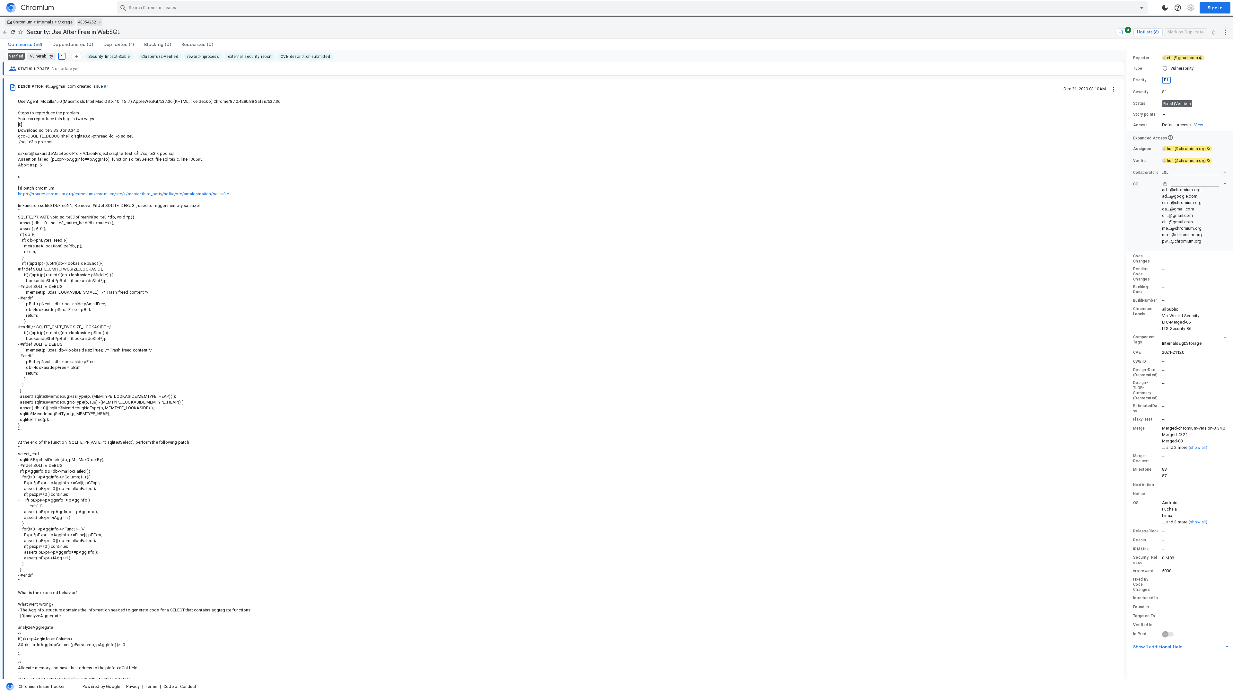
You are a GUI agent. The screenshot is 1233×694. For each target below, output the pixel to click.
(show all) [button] (1198, 447)
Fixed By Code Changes (1141, 584)
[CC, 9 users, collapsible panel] (1194, 184)
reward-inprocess (203, 56)
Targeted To (1144, 616)
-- (1164, 114)
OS (1136, 503)
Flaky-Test (1142, 419)
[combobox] (633, 8)
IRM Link (1141, 549)
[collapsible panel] (1194, 337)
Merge (1139, 428)
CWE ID (1139, 361)
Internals (45, 22)
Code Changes (1141, 258)
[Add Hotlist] (77, 56)
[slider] (1128, 364)
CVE (1137, 352)
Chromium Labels (1142, 311)
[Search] (123, 8)
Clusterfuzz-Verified (159, 56)
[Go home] (5, 32)
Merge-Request (1141, 458)
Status (1139, 103)
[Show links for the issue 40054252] (99, 22)
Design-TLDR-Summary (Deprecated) (1145, 390)
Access (1140, 125)
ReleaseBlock (1146, 531)
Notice (1139, 494)
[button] (1180, 68)
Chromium (22, 22)
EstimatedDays (1145, 408)
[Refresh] (13, 32)
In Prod (1139, 634)
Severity (1140, 92)
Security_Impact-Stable (109, 56)
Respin (1139, 540)
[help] (1177, 7)
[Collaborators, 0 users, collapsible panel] (1194, 172)
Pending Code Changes (1141, 274)
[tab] (25, 44)
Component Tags (1144, 339)
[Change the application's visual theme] (1165, 7)
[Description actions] (1113, 89)
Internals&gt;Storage (1182, 343)
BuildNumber (1145, 300)
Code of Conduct (179, 686)
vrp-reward (1143, 571)
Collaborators (1146, 172)
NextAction (1143, 485)
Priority (1139, 80)
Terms (151, 686)
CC (1136, 184)
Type (1137, 68)
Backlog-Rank (1141, 289)
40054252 (87, 22)
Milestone (1142, 469)
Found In (1141, 607)
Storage (65, 22)
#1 (106, 86)
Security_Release (1145, 560)
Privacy (132, 686)
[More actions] (1225, 32)
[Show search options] (1142, 8)
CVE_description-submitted (305, 56)
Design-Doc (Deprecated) (1145, 372)
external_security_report (250, 56)
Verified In (1142, 625)
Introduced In (1145, 598)
